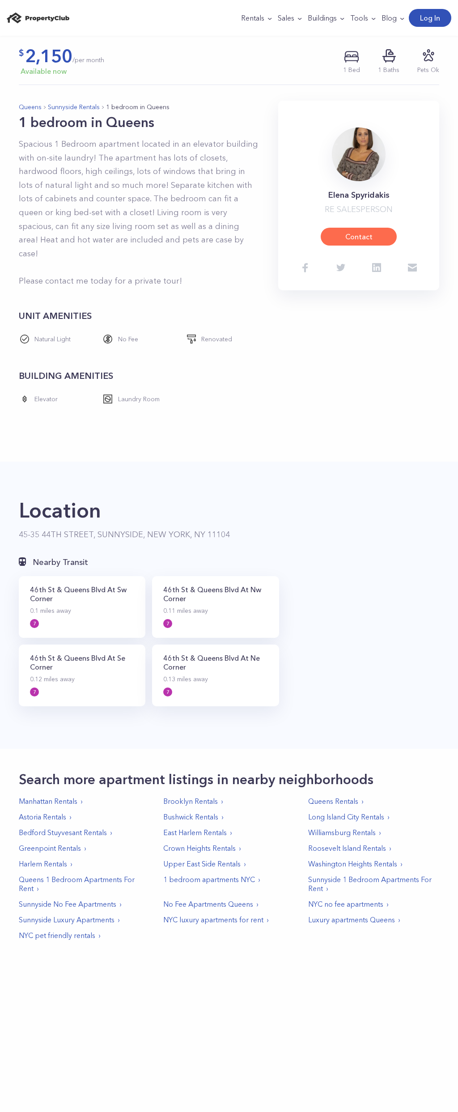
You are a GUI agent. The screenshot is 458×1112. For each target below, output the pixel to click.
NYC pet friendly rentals (57, 935)
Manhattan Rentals (48, 801)
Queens (30, 107)
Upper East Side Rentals (202, 863)
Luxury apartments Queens (351, 919)
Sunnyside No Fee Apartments (67, 904)
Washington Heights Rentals (352, 863)
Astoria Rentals (42, 816)
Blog (389, 17)
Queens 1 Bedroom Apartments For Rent (77, 884)
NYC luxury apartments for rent (213, 919)
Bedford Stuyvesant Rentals (63, 832)
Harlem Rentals (43, 863)
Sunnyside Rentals (74, 107)
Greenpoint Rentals (50, 848)
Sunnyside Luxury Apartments (66, 919)
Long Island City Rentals (346, 816)
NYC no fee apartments (345, 904)
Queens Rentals (333, 801)
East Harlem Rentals (195, 832)
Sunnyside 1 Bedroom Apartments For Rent (370, 884)
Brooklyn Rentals (190, 801)
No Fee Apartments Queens (208, 904)
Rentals (252, 17)
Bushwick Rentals (190, 816)
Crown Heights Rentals (199, 848)
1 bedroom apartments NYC (209, 879)
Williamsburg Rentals (342, 832)
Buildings (322, 17)
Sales (286, 17)
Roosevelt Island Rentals (347, 848)
